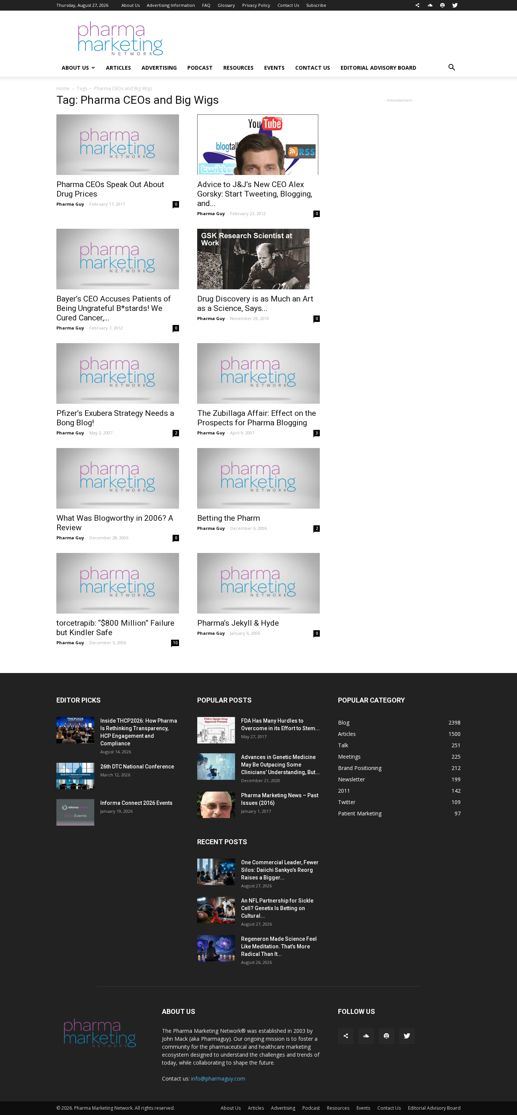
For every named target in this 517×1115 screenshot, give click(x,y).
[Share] (417, 5)
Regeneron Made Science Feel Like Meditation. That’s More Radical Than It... (279, 946)
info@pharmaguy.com (218, 1078)
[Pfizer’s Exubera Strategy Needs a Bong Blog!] (117, 373)
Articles (118, 67)
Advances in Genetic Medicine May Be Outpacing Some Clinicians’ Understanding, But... (280, 764)
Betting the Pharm (228, 518)
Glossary (226, 5)
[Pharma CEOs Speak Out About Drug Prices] (117, 144)
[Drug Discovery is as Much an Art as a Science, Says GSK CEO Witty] (258, 259)
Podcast (200, 67)
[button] (451, 68)
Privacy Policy (256, 5)
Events (274, 67)
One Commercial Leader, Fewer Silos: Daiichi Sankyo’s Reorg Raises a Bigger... (280, 870)
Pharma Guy (70, 204)
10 (175, 642)
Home (63, 88)
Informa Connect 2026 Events (136, 803)
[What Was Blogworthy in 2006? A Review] (117, 478)
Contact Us (288, 5)
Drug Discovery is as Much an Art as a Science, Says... (255, 303)
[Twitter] (455, 5)
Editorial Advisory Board (378, 67)
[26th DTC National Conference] (75, 776)
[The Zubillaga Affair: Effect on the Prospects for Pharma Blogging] (258, 373)
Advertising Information (171, 5)
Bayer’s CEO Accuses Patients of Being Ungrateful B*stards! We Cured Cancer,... (113, 308)
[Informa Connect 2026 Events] (75, 812)
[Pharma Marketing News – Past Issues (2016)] (216, 805)
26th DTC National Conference (137, 767)
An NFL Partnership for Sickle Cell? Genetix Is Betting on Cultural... (277, 908)
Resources (238, 67)
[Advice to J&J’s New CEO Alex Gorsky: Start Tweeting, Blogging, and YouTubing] (258, 144)
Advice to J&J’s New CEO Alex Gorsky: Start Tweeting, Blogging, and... (254, 194)
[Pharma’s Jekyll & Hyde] (258, 583)
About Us (130, 5)
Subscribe (316, 5)
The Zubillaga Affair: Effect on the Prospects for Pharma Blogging (256, 418)
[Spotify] (442, 5)
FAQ (206, 5)
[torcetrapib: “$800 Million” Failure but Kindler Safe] (117, 583)
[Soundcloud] (430, 5)
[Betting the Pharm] (258, 478)
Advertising (159, 67)
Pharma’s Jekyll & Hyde (238, 623)
